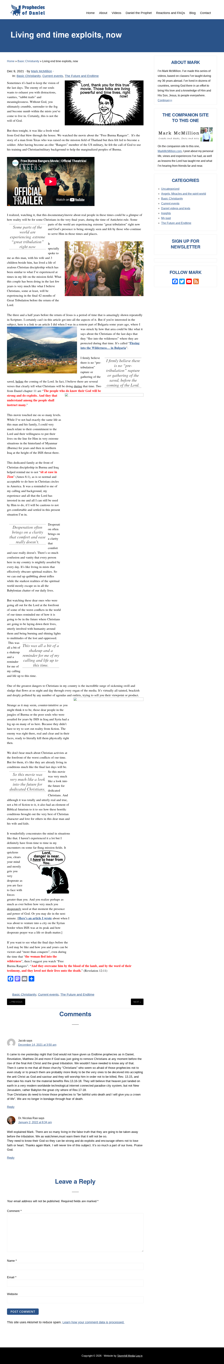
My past (166, 218)
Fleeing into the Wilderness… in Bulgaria (109, 345)
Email (11, 1277)
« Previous (16, 1001)
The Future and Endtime (82, 76)
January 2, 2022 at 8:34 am (35, 1122)
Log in (139, 1355)
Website (12, 1294)
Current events (52, 76)
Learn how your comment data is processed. (93, 1322)
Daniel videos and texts (175, 208)
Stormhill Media (126, 1355)
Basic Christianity (29, 76)
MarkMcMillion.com (170, 151)
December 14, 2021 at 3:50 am (37, 1044)
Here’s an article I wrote (35, 918)
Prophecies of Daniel (27, 10)
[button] (215, 11)
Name (12, 1260)
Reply (11, 1107)
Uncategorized (170, 188)
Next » (137, 1001)
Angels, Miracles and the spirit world (183, 193)
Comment (14, 1211)
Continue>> (165, 100)
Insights (166, 213)
